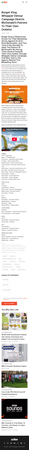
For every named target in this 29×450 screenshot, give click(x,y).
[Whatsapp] (24, 443)
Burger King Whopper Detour (9, 258)
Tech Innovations (7, 8)
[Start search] (23, 2)
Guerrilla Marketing (7, 264)
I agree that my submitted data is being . (15, 299)
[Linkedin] (21, 443)
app (2, 68)
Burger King (12, 256)
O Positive (18, 266)
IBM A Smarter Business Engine (13, 366)
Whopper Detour (22, 269)
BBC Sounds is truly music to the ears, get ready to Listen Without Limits (13, 425)
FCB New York (13, 261)
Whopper (13, 269)
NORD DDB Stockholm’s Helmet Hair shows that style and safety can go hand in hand (14, 337)
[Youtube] (14, 443)
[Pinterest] (11, 443)
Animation (5, 256)
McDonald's (17, 264)
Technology (5, 269)
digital (20, 258)
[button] (26, 2)
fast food (5, 261)
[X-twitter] (18, 443)
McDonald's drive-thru (8, 266)
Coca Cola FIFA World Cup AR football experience (13, 393)
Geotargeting (22, 261)
